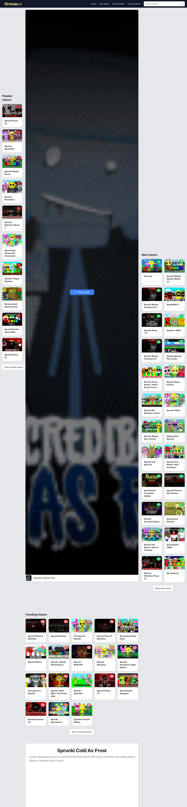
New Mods (104, 4)
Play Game (83, 292)
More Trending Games (82, 732)
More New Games (163, 588)
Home (93, 4)
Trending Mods (133, 4)
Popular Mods (118, 4)
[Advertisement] (12, 51)
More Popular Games (14, 367)
